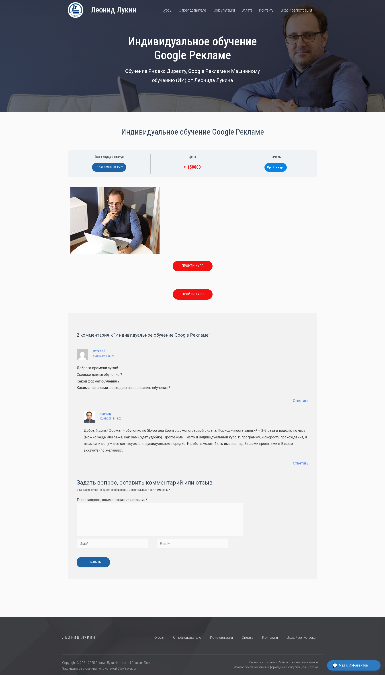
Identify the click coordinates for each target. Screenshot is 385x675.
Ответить (300, 401)
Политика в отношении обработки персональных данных (283, 662)
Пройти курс (275, 167)
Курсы (167, 10)
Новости (122, 663)
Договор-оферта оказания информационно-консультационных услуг (276, 667)
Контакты (266, 10)
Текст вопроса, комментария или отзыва (112, 500)
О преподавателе (192, 10)
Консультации (224, 10)
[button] (193, 266)
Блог (147, 663)
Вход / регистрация (296, 10)
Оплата (247, 10)
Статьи (136, 663)
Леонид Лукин (113, 9)
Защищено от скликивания (82, 668)
